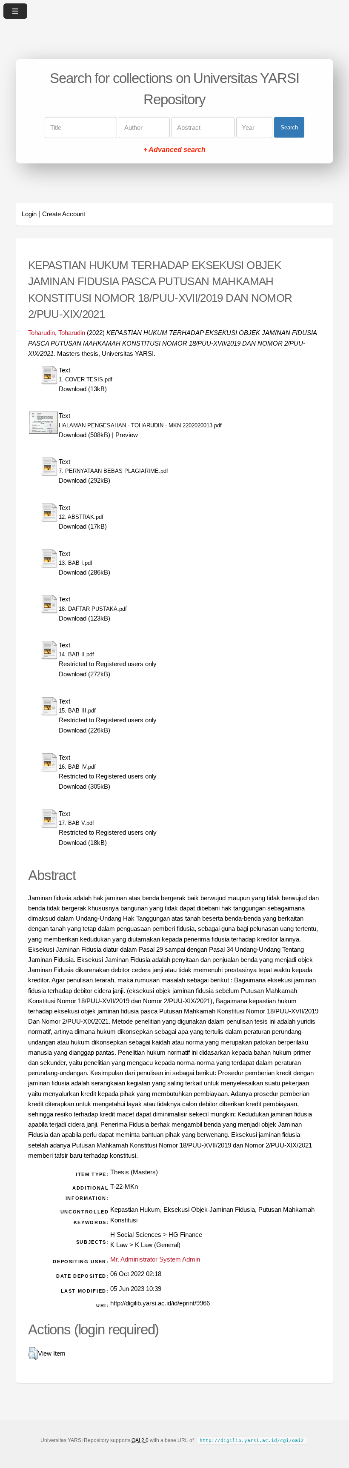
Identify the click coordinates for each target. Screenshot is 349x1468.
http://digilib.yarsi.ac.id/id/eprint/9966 (160, 1303)
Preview (126, 435)
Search (289, 127)
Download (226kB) (84, 730)
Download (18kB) (83, 842)
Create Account (63, 214)
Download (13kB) (83, 389)
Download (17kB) (83, 526)
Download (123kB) (84, 618)
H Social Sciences (135, 1234)
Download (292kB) (84, 480)
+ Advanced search (174, 149)
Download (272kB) (84, 674)
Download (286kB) (84, 572)
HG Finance (185, 1234)
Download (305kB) (84, 786)
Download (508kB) (84, 435)
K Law (119, 1245)
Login (29, 214)
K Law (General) (157, 1245)
